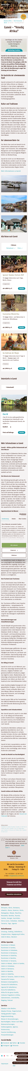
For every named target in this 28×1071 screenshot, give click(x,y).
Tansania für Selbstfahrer (9, 984)
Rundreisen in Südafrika (9, 955)
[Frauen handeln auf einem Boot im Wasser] (14, 204)
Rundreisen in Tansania (8, 961)
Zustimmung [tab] (5, 518)
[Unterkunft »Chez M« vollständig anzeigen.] (14, 403)
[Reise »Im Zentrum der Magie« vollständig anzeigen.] (14, 342)
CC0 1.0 (16, 828)
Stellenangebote (6, 1027)
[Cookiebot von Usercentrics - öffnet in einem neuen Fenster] (19, 514)
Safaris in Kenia (19, 977)
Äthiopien (4, 908)
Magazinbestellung (7, 1016)
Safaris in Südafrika (7, 974)
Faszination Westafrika (11, 314)
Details (21, 288)
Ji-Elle (20, 830)
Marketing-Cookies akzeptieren (14, 51)
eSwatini (4, 910)
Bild (3, 828)
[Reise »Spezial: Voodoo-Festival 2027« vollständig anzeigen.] (14, 264)
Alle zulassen (14, 545)
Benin (10, 908)
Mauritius (18, 913)
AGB (14, 1066)
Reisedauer (10, 248)
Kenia (21, 910)
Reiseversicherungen (7, 1024)
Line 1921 (6, 828)
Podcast (10, 1000)
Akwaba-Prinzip (6, 1011)
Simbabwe (13, 921)
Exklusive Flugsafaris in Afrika (10, 995)
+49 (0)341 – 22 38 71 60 (15, 873)
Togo (9, 923)
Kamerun (16, 910)
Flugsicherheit (16, 1011)
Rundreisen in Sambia (8, 948)
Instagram (6, 1045)
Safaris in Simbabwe (7, 966)
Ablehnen (14, 555)
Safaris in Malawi (6, 963)
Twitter (14, 1043)
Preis (19, 248)
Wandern (14, 937)
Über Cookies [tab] (22, 518)
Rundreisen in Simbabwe (9, 950)
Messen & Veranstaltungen (9, 1019)
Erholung (4, 932)
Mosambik (4, 915)
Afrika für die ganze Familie (9, 992)
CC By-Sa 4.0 (12, 830)
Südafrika (21, 921)
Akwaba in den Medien (8, 1008)
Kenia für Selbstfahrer (8, 990)
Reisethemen (6, 929)
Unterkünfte (15, 998)
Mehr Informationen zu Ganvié (11, 171)
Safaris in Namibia (7, 971)
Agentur (15, 1027)
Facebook (6, 1043)
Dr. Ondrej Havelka (10, 827)
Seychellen (16, 918)
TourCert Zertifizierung (8, 1032)
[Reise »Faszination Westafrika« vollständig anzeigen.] (14, 303)
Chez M (5, 414)
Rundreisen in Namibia (8, 958)
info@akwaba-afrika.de (16, 876)
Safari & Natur (5, 937)
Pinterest (15, 1045)
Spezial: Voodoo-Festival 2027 (13, 275)
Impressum (4, 1064)
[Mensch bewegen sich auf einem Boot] (14, 183)
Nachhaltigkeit (5, 1022)
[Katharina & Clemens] (14, 852)
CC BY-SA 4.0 (24, 827)
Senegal (9, 918)
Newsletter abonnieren (14, 894)
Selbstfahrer (18, 932)
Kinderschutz (5, 1029)
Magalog (3, 1000)
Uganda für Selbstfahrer (8, 987)
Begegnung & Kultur (18, 934)
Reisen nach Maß (17, 1022)
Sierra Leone (5, 921)
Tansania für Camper (7, 979)
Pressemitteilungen (7, 1035)
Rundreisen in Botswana (9, 953)
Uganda (14, 923)
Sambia (3, 918)
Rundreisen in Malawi (8, 945)
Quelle (17, 827)
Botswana (16, 908)
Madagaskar (5, 913)
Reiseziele (5, 905)
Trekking (10, 932)
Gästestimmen (5, 998)
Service (4, 1005)
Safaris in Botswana (7, 969)
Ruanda (17, 915)
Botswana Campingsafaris (9, 982)
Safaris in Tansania (7, 977)
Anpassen (13, 550)
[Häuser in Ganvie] (14, 224)
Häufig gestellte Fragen (8, 1014)
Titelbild (3, 827)
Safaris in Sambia (18, 963)
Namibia (11, 915)
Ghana (10, 910)
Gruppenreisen (6, 934)
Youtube (22, 1043)
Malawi (12, 913)
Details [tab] (14, 518)
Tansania (12, 858)
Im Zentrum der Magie (11, 353)
